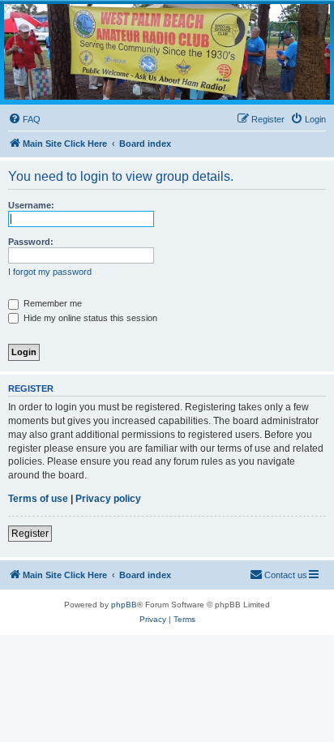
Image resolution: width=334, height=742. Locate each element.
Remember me (51, 303)
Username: (31, 205)
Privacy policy (108, 498)
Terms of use (38, 498)
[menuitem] (24, 119)
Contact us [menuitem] (285, 575)
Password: (31, 242)
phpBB (124, 604)
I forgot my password (50, 272)
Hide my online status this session (89, 318)
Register (30, 533)
